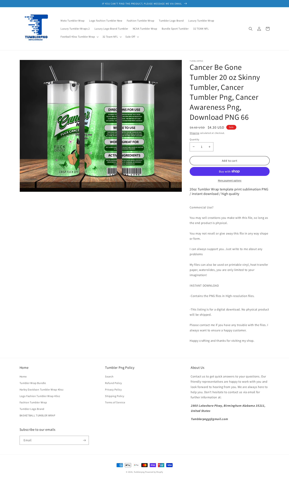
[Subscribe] (84, 440)
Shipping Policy (114, 396)
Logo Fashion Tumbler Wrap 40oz (40, 396)
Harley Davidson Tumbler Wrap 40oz (42, 389)
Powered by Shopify (154, 472)
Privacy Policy (113, 389)
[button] (79, 37)
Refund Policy (113, 383)
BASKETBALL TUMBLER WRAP (37, 415)
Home (23, 376)
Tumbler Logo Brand (32, 409)
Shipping (194, 132)
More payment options (230, 180)
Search (109, 376)
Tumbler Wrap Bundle (33, 383)
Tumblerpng (139, 472)
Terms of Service (115, 402)
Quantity (194, 139)
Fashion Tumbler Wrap (33, 402)
